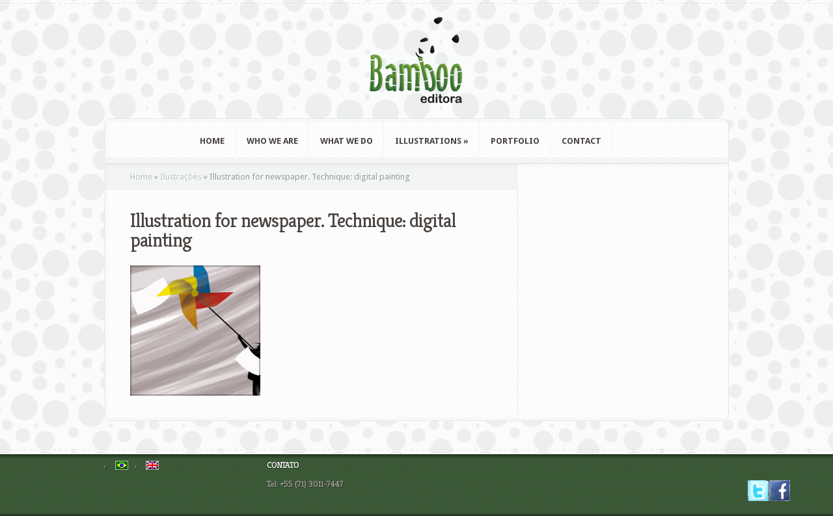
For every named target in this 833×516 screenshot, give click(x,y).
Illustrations (432, 141)
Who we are (272, 141)
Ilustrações (181, 177)
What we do (346, 141)
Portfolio (515, 141)
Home (212, 141)
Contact (581, 141)
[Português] (121, 465)
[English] (152, 465)
